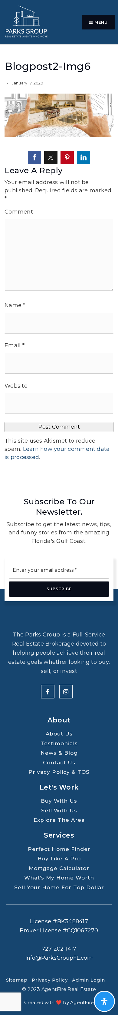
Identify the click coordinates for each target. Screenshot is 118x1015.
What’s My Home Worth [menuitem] (59, 878)
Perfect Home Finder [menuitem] (59, 849)
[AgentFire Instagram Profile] (66, 691)
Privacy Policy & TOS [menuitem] (59, 772)
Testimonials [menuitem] (59, 743)
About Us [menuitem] (59, 734)
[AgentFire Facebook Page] (47, 691)
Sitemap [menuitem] (17, 980)
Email (15, 345)
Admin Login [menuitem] (88, 980)
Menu (100, 22)
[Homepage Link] (25, 22)
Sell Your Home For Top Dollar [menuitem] (59, 887)
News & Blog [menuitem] (59, 753)
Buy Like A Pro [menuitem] (59, 859)
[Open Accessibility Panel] (104, 1001)
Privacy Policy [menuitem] (50, 980)
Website (16, 385)
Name (15, 305)
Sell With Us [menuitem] (59, 811)
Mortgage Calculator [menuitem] (59, 868)
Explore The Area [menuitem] (59, 820)
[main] (59, 241)
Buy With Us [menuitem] (59, 801)
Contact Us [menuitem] (59, 763)
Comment (19, 211)
